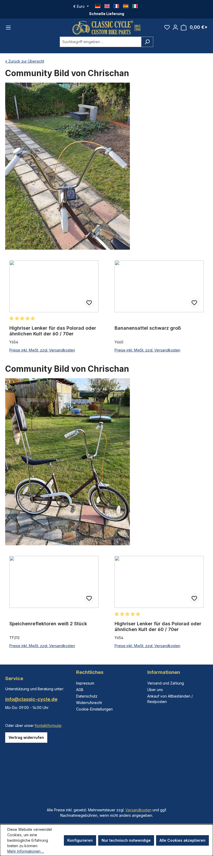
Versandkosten (138, 810)
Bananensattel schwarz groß (148, 328)
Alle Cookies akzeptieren (182, 840)
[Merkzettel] (167, 27)
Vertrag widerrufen (26, 737)
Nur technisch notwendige (126, 840)
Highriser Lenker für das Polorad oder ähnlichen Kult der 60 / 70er (52, 330)
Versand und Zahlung (165, 683)
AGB (79, 689)
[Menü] (8, 27)
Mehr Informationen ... (25, 851)
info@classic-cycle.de (31, 699)
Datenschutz (86, 696)
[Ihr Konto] (175, 27)
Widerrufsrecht (89, 702)
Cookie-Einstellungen (94, 709)
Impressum (85, 683)
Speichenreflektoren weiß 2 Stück (48, 623)
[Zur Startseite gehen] (106, 28)
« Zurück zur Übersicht (24, 61)
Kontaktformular (48, 725)
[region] (106, 306)
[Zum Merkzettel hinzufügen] (89, 303)
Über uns (155, 689)
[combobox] (100, 42)
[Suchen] (147, 42)
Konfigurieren (80, 840)
